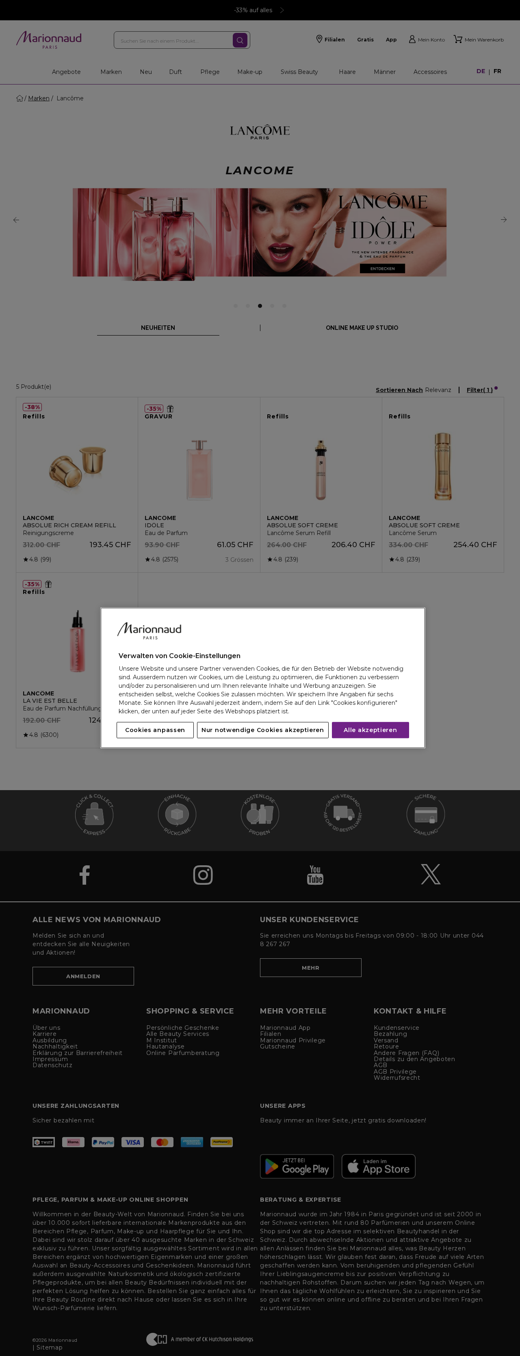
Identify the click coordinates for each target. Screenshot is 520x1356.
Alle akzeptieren (370, 730)
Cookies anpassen (155, 730)
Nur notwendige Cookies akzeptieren (263, 730)
